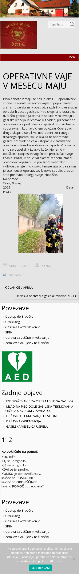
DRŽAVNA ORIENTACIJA (23, 421)
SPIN (8, 332)
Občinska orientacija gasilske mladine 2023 (45, 296)
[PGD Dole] (18, 35)
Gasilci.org (12, 322)
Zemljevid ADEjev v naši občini (27, 343)
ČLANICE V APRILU (20, 287)
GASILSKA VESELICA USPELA (27, 426)
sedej (47, 266)
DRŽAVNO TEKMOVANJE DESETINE (32, 416)
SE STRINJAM (40, 567)
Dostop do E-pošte (19, 316)
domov (15, 275)
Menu (72, 57)
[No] (74, 559)
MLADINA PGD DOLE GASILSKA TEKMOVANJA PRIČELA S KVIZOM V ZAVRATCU (38, 408)
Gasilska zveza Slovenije (22, 327)
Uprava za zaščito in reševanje (27, 337)
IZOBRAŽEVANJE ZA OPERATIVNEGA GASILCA (39, 401)
